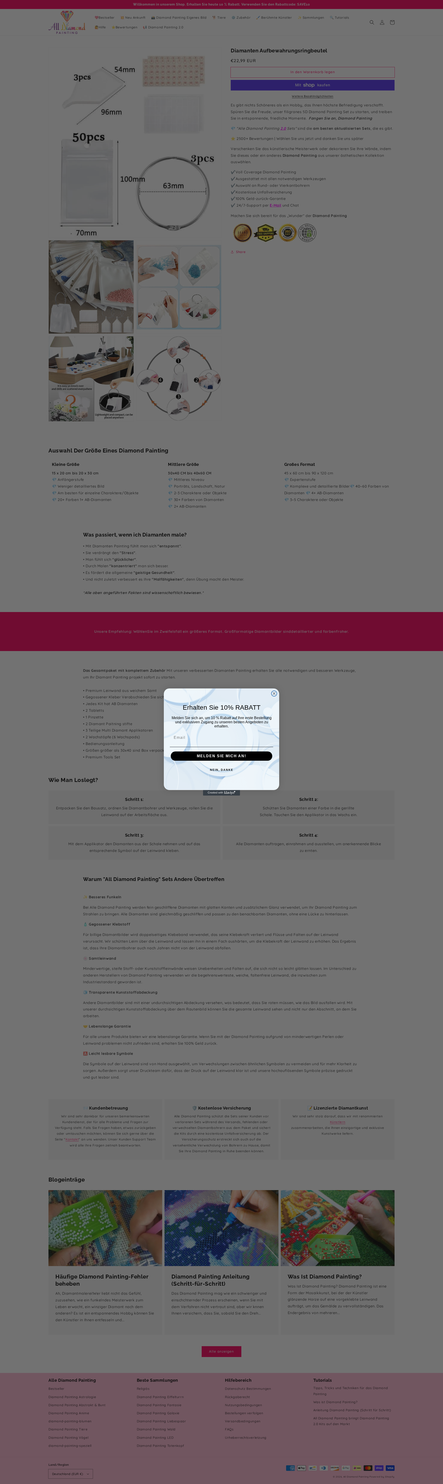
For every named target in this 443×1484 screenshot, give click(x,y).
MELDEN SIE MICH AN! (221, 756)
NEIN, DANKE (221, 770)
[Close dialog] (274, 693)
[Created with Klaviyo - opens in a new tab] (221, 793)
